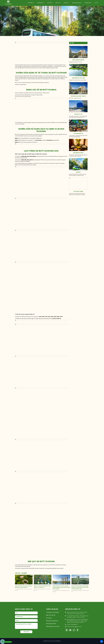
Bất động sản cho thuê (52, 626)
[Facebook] (66, 630)
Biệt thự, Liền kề (50, 615)
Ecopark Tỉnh (88, 2)
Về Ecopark (30, 2)
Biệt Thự (57, 2)
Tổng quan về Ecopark (52, 612)
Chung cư (66, 2)
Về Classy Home (78, 191)
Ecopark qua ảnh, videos (78, 96)
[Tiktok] (73, 630)
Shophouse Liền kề (76, 2)
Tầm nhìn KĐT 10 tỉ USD (78, 78)
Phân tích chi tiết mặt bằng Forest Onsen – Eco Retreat (23, 586)
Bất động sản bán (51, 623)
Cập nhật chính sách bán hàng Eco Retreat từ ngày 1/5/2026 (79, 586)
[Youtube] (70, 630)
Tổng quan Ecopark (78, 59)
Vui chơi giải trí (78, 133)
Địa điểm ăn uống (78, 152)
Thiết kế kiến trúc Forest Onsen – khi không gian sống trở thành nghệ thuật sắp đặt (42, 587)
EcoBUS (78, 172)
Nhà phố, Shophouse (52, 620)
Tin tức (96, 2)
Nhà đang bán (40, 2)
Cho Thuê (49, 2)
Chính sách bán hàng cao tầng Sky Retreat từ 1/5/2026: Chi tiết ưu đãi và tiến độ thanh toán (61, 587)
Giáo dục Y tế (78, 114)
